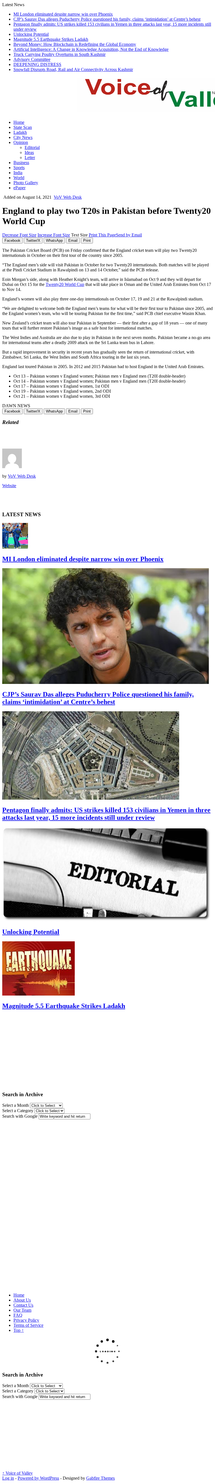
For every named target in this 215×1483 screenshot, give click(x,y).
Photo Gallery (25, 182)
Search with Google (20, 1116)
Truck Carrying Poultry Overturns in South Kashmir (59, 54)
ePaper (19, 187)
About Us (22, 1300)
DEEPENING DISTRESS (37, 64)
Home (18, 122)
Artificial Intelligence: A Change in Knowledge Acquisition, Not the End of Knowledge (91, 49)
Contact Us (23, 1305)
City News (22, 137)
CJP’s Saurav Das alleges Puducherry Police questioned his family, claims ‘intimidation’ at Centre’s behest (106, 19)
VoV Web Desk (68, 197)
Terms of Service (28, 1325)
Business (21, 162)
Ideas (29, 152)
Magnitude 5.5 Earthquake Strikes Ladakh (50, 39)
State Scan (22, 127)
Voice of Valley (17, 1473)
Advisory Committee (31, 59)
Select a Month (15, 1105)
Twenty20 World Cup (65, 284)
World (18, 177)
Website (9, 485)
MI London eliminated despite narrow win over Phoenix (63, 14)
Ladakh (20, 132)
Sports (19, 167)
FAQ (17, 1315)
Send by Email (129, 235)
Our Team (22, 1310)
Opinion (20, 142)
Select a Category (17, 1110)
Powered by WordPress (38, 1478)
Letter (30, 157)
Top (18, 1330)
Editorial (32, 147)
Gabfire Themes (100, 1478)
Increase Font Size (54, 235)
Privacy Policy (26, 1320)
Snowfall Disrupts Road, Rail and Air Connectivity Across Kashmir (73, 69)
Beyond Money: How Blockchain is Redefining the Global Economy (74, 44)
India (17, 172)
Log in (8, 1478)
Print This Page (102, 235)
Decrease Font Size (19, 235)
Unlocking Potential (31, 34)
